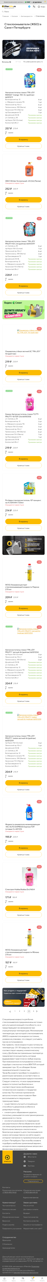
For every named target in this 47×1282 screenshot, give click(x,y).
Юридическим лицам (10, 1217)
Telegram (31, 1161)
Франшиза (6, 1240)
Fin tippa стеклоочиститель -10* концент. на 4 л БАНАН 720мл (23, 501)
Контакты (6, 1213)
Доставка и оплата (30, 1209)
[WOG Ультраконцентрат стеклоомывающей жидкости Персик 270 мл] (23, 572)
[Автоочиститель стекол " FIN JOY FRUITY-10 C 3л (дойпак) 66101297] (23, 229)
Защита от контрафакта (32, 1225)
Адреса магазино (30, 1197)
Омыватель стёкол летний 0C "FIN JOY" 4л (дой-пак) (23, 352)
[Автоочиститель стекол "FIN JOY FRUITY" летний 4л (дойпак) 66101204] (23, 638)
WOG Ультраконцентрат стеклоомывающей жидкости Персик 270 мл (22, 587)
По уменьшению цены (32, 62)
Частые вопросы (8, 1206)
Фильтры (5, 62)
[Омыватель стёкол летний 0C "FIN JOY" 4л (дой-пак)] (23, 339)
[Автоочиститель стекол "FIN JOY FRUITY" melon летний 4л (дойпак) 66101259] (23, 724)
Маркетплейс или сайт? (32, 1229)
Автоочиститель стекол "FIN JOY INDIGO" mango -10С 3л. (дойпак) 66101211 (20, 94)
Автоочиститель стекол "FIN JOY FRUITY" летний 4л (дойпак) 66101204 (22, 651)
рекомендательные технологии (26, 1273)
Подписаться (33, 1181)
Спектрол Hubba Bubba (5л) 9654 (20, 889)
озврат (26, 1213)
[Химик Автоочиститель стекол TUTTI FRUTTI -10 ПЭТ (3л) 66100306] (23, 402)
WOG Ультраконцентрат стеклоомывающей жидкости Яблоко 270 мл (22, 952)
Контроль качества (31, 1221)
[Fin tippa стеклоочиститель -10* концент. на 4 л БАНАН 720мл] (23, 488)
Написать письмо (9, 1209)
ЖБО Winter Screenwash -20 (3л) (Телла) (23, 181)
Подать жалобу (8, 1225)
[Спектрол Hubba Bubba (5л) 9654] (23, 877)
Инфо (43, 7)
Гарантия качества (30, 1217)
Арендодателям (8, 1248)
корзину (23, 139)
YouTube (31, 1166)
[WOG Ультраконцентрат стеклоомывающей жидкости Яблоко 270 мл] (23, 938)
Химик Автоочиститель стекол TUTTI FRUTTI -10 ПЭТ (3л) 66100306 (21, 415)
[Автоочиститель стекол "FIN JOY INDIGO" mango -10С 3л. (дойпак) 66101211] (23, 80)
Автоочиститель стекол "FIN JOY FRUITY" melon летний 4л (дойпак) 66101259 (20, 738)
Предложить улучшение (11, 1229)
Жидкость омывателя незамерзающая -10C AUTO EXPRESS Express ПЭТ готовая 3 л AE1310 (22, 826)
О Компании (7, 1244)
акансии (6, 1221)
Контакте (32, 1157)
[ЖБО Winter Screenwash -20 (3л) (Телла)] (23, 169)
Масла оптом (28, 1206)
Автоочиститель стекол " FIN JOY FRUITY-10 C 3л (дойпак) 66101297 (20, 242)
